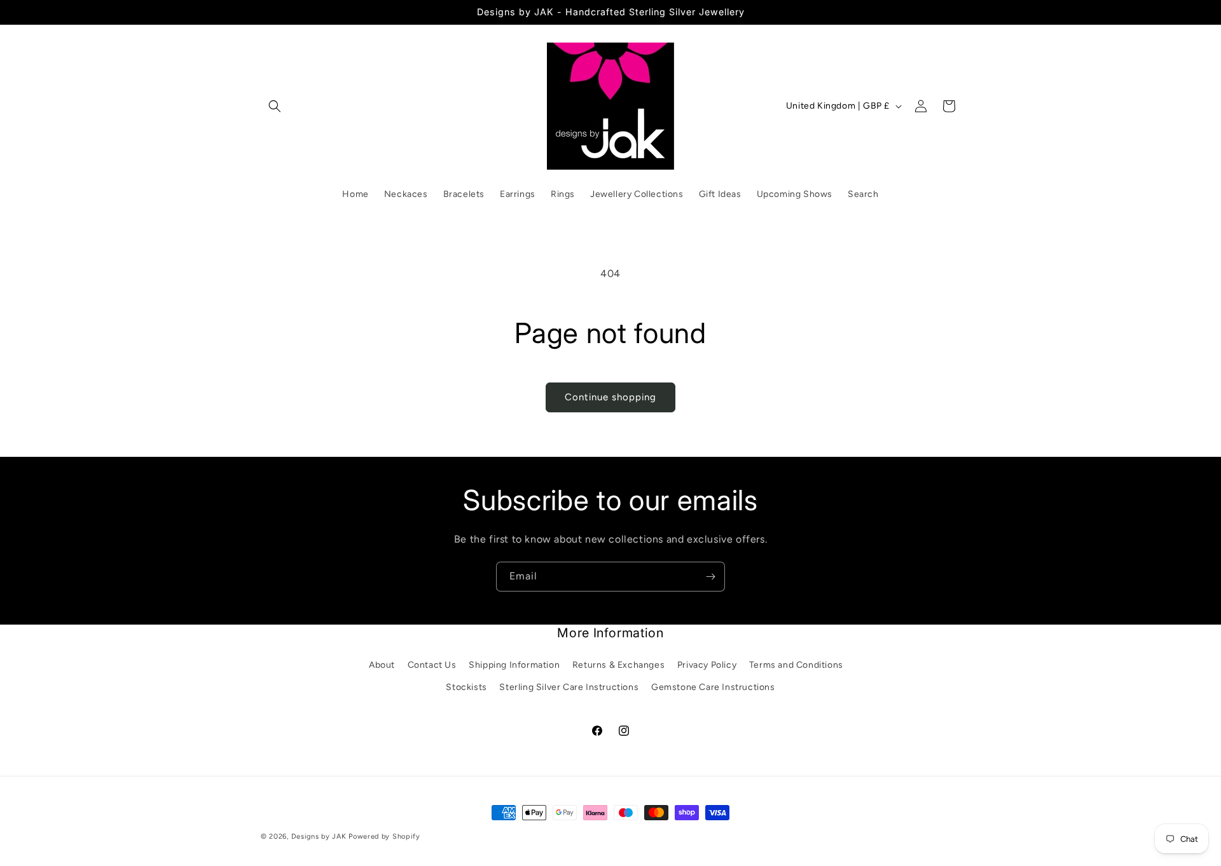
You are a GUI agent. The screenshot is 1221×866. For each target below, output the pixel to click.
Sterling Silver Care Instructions (568, 687)
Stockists (466, 687)
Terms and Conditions (796, 665)
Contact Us (432, 665)
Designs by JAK (319, 836)
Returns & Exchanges (618, 665)
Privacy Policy (706, 665)
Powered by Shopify (384, 836)
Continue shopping (610, 397)
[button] (275, 106)
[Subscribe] (710, 577)
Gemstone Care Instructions (713, 687)
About (382, 665)
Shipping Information (514, 665)
